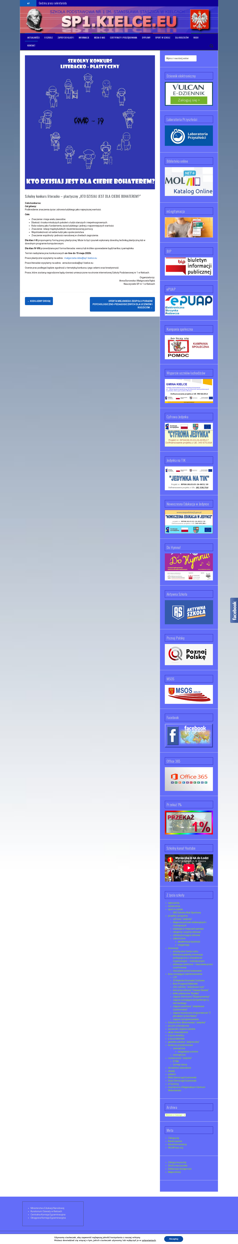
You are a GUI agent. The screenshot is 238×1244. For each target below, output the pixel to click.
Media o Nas (99, 37)
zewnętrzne (179, 1048)
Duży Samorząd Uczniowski (182, 1080)
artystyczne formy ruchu (185, 951)
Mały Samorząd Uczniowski (182, 1077)
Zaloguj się (173, 1138)
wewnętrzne (179, 1055)
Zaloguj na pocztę (177, 1162)
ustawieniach (149, 1240)
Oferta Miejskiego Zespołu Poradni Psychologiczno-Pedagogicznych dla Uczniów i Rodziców (123, 304)
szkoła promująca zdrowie (186, 935)
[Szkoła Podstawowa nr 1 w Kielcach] (34, 19)
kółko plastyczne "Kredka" (186, 993)
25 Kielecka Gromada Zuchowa (188, 980)
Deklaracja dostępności (180, 1169)
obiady (171, 1071)
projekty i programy (178, 915)
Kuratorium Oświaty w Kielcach (46, 1211)
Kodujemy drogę (39, 301)
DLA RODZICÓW (182, 37)
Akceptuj (173, 1238)
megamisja (183, 945)
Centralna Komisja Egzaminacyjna (48, 1214)
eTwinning (173, 1084)
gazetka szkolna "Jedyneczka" (183, 1042)
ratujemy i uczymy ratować (187, 932)
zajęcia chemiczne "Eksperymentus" (191, 996)
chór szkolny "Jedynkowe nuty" (189, 987)
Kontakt (31, 45)
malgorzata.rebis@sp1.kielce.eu (80, 258)
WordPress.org (175, 1147)
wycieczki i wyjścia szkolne (181, 1029)
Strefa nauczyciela (177, 1165)
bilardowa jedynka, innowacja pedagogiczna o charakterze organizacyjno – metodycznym (189, 957)
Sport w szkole (162, 37)
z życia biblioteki (176, 1038)
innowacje (173, 948)
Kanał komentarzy (177, 1144)
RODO (195, 37)
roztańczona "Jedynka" (180, 1058)
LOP (175, 977)
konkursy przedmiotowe (180, 1045)
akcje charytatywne (178, 1032)
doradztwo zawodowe (179, 1067)
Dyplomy (146, 37)
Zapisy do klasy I (66, 37)
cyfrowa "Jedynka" (182, 919)
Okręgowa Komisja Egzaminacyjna (48, 1218)
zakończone (179, 938)
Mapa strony (174, 1172)
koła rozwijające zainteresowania (185, 974)
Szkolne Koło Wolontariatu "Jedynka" (187, 1022)
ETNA (176, 1061)
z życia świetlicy (176, 1035)
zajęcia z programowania (186, 1019)
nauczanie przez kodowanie (187, 970)
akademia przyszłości (189, 941)
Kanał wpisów (175, 1141)
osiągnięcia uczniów (188, 1051)
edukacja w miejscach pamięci (188, 928)
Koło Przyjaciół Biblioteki (185, 983)
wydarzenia (174, 906)
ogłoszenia (173, 903)
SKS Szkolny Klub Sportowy (187, 912)
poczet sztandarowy (178, 1025)
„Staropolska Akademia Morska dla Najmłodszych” (65, 4)
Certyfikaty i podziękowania (123, 37)
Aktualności (33, 37)
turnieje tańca (180, 1064)
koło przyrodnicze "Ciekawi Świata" (191, 990)
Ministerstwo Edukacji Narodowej (47, 1208)
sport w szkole (175, 909)
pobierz (172, 1074)
